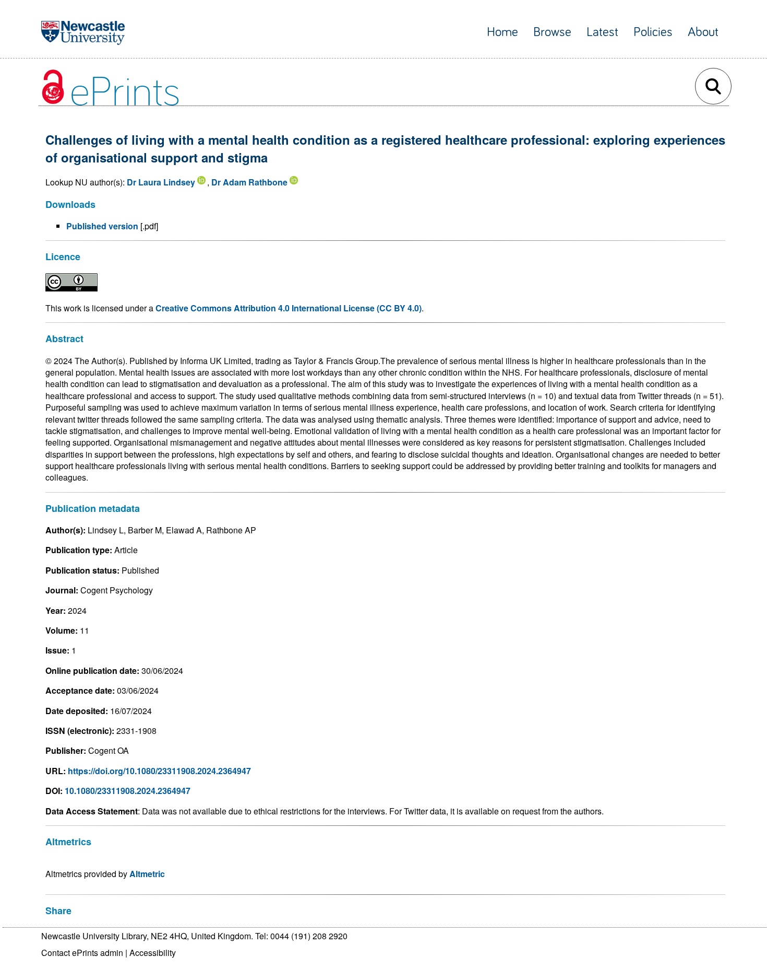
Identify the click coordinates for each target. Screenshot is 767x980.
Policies (653, 32)
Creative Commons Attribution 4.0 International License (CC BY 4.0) (288, 308)
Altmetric (147, 874)
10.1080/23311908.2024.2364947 (127, 791)
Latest (602, 32)
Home (502, 32)
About (703, 32)
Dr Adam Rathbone (249, 182)
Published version (102, 226)
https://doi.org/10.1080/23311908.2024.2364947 (159, 771)
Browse (552, 32)
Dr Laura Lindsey (161, 182)
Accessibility (152, 953)
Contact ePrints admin (82, 953)
